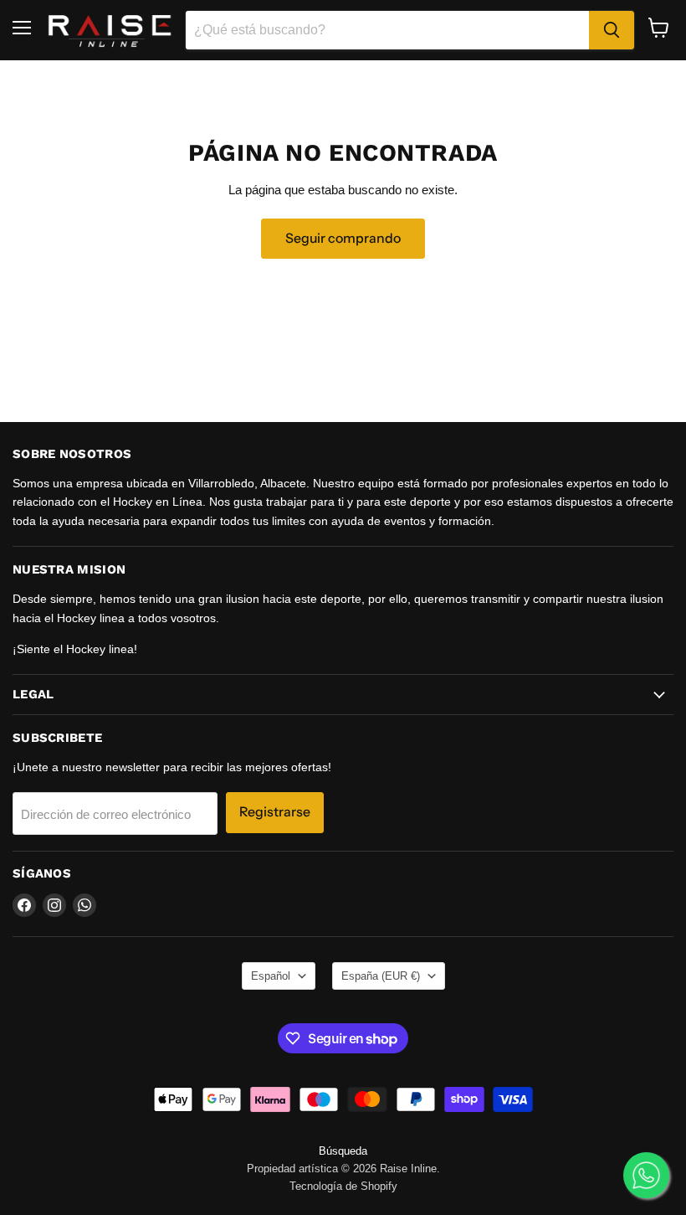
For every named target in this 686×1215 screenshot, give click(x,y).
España (380, 976)
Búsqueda (343, 1151)
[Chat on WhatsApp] (646, 1175)
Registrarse (274, 812)
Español (270, 976)
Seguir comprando (343, 238)
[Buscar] (611, 30)
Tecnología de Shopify (343, 1186)
